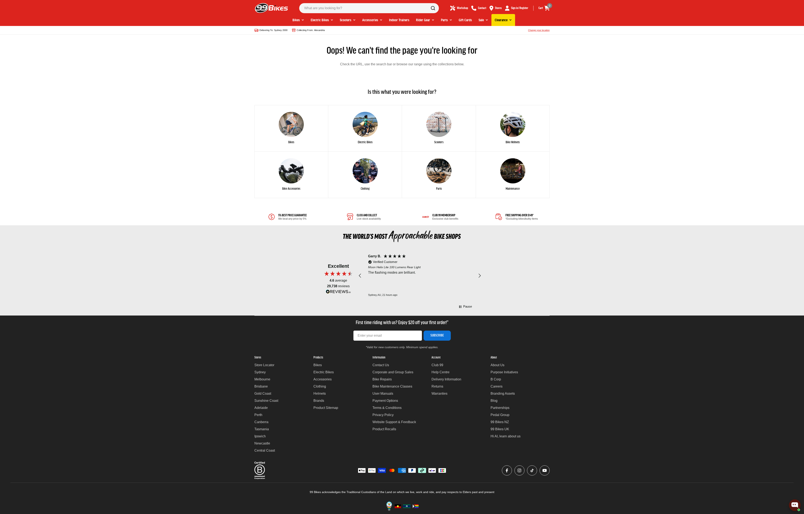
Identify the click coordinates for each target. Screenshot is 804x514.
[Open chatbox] (795, 505)
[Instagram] (519, 470)
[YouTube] (545, 470)
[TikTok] (532, 470)
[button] (360, 276)
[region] (419, 275)
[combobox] (369, 8)
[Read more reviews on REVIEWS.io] (338, 293)
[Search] (433, 8)
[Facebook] (507, 470)
